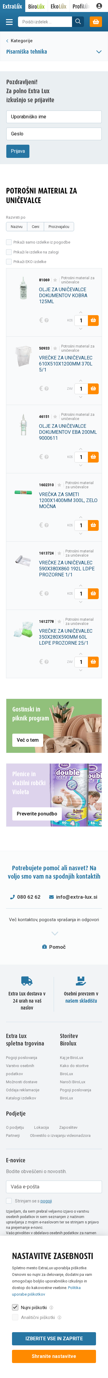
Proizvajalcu (59, 226)
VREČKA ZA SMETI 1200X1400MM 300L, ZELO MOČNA (68, 500)
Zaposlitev (68, 1127)
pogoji (46, 1201)
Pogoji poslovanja (21, 1057)
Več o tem (28, 740)
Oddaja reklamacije (22, 1090)
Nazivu (16, 226)
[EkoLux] (59, 6)
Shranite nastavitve (54, 1356)
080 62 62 (28, 897)
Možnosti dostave (21, 1082)
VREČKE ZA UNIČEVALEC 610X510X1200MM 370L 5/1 (65, 364)
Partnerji (13, 1135)
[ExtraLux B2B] (13, 6)
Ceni (35, 226)
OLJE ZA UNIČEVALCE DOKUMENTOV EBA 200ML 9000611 (68, 432)
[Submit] (78, 21)
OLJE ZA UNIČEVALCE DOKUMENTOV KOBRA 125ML (63, 295)
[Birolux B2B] (37, 6)
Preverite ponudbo (37, 814)
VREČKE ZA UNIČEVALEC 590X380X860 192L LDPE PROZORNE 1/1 (66, 569)
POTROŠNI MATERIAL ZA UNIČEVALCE (77, 280)
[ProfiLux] (82, 6)
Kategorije (21, 40)
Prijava (18, 151)
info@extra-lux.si (76, 897)
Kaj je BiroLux (71, 1057)
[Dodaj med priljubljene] (55, 280)
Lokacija (41, 1127)
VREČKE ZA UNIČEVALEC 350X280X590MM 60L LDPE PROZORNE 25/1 (65, 637)
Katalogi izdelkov (21, 1098)
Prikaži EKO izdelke (30, 261)
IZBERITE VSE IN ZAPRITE (54, 1338)
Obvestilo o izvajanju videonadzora (60, 1135)
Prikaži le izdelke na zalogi (36, 252)
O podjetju (15, 1127)
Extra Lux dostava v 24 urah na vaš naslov (27, 1001)
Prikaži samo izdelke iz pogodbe (42, 242)
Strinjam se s (33, 1201)
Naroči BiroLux (72, 1082)
